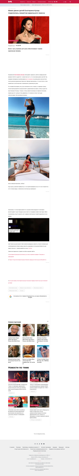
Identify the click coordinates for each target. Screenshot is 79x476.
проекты (22, 1)
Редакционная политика (39, 450)
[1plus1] (10, 1)
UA (63, 1)
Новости (29, 1)
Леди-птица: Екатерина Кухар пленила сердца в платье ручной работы (27, 259)
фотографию (29, 79)
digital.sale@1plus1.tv (39, 467)
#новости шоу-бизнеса (25, 287)
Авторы (67, 447)
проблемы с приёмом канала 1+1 (30, 447)
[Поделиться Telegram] (16, 45)
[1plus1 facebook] (41, 443)
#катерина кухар (13, 287)
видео (34, 1)
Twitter (30, 248)
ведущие (61, 447)
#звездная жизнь (13, 290)
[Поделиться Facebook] (18, 45)
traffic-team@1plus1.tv (39, 470)
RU (65, 1)
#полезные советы (38, 287)
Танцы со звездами (13, 40)
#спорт (22, 290)
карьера (55, 447)
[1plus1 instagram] (35, 443)
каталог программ (46, 447)
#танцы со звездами (35, 419)
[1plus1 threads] (37, 443)
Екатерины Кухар (19, 74)
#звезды (11, 416)
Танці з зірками (12, 379)
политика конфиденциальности (38, 449)
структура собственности (21, 449)
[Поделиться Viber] (20, 45)
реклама (18, 447)
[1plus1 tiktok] (39, 443)
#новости (11, 392)
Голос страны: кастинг (25, 4)
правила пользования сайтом (57, 449)
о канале (12, 447)
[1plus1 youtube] (43, 443)
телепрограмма (42, 1)
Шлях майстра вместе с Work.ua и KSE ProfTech (42, 4)
